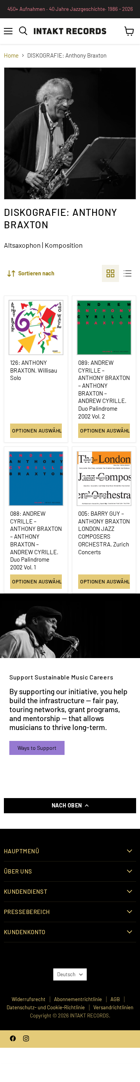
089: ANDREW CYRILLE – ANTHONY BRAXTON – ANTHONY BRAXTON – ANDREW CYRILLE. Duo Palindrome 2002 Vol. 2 (104, 389)
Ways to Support (37, 747)
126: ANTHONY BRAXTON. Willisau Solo (33, 370)
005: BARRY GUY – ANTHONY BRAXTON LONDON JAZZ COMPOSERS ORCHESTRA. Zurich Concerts (104, 532)
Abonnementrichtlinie (78, 999)
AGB (115, 999)
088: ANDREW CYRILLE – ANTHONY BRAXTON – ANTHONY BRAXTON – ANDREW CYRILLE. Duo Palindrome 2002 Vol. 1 (36, 540)
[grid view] (110, 273)
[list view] (127, 273)
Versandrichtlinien (113, 1007)
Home (11, 55)
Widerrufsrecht (29, 999)
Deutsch (66, 974)
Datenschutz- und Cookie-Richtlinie (46, 1007)
